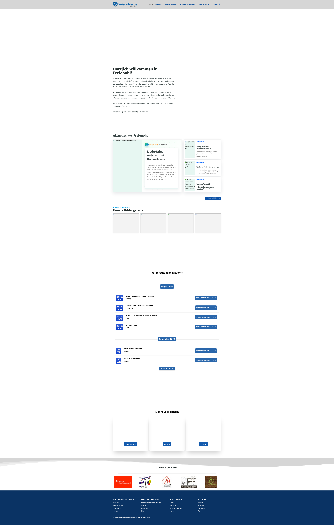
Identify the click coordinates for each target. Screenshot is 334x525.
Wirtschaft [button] (203, 4)
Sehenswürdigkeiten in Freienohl (151, 503)
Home (150, 4)
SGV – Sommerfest (132, 359)
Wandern (144, 505)
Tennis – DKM (131, 325)
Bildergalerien (117, 508)
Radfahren (144, 508)
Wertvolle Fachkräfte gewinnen (207, 167)
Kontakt (115, 511)
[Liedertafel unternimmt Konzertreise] (127, 166)
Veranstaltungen (171, 4)
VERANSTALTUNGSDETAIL (206, 298)
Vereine (172, 503)
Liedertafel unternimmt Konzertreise (156, 155)
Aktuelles (158, 4)
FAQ (199, 511)
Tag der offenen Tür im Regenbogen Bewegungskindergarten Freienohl (205, 187)
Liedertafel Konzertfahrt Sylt (139, 306)
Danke (172, 511)
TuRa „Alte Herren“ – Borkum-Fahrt (141, 316)
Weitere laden (167, 369)
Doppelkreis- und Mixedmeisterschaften (204, 147)
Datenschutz (202, 508)
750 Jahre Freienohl (176, 508)
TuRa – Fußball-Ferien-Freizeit (140, 296)
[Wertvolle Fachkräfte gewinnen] (190, 168)
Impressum (201, 505)
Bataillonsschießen (133, 349)
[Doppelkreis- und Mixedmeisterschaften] (190, 149)
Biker (142, 511)
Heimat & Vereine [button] (188, 4)
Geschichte (173, 505)
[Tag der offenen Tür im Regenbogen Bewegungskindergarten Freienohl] (190, 185)
